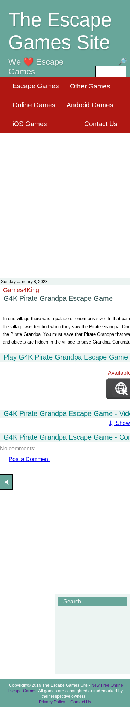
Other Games (90, 86)
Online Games (33, 105)
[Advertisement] (65, 201)
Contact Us (101, 123)
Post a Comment (29, 459)
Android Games (90, 105)
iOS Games (29, 123)
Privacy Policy (52, 702)
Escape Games (35, 85)
